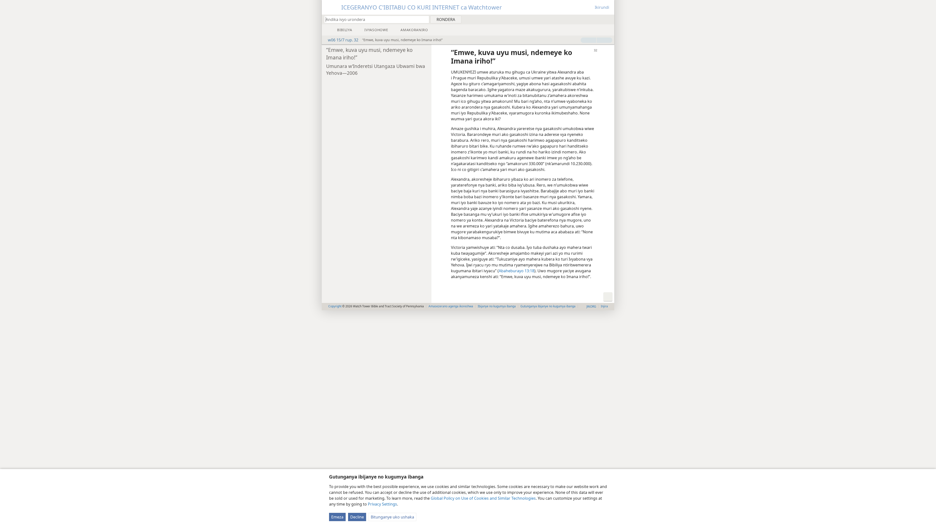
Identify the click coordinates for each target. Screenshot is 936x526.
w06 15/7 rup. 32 (343, 40)
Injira (604, 306)
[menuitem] (608, 19)
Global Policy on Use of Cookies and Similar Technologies (483, 498)
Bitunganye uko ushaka (392, 517)
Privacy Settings (382, 504)
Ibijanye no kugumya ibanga (497, 306)
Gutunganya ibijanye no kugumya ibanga (547, 306)
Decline (357, 517)
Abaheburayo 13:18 (516, 270)
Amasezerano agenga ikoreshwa (451, 306)
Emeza (337, 517)
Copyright (334, 306)
